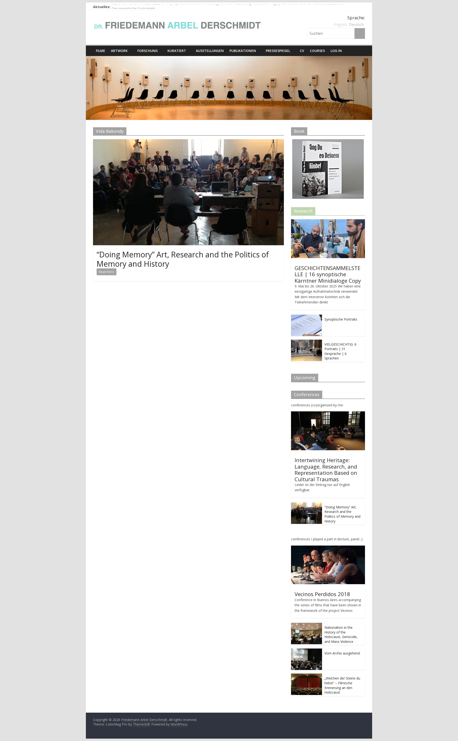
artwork (119, 50)
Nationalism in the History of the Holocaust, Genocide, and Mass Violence (341, 634)
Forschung (147, 50)
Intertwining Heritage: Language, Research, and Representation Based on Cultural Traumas (326, 469)
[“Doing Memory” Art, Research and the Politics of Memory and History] (188, 142)
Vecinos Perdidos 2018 (322, 594)
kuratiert (176, 50)
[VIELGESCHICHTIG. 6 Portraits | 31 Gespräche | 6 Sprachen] (306, 342)
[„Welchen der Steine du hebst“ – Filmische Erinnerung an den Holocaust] (306, 676)
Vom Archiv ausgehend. (342, 653)
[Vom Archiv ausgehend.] (306, 651)
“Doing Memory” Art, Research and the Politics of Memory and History (183, 259)
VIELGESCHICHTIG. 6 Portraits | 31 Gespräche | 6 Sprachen (340, 351)
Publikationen (242, 50)
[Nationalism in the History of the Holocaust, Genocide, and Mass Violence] (306, 625)
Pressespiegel (278, 50)
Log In (336, 50)
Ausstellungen (210, 50)
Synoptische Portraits (340, 319)
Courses (317, 50)
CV (302, 50)
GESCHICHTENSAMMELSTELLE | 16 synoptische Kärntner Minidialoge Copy (328, 274)
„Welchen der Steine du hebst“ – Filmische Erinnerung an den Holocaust (342, 685)
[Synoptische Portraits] (306, 317)
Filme (100, 50)
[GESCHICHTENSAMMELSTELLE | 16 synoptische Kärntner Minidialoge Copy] (328, 222)
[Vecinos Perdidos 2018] (328, 548)
